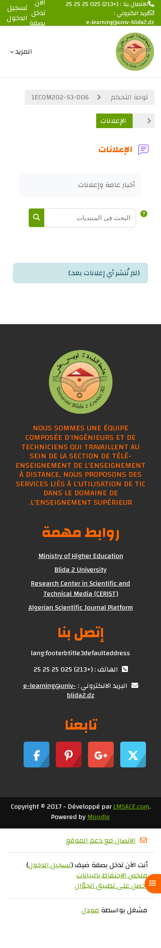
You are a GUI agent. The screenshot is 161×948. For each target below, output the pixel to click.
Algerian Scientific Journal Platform (80, 607)
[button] (142, 217)
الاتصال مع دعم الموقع (101, 840)
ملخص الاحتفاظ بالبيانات (112, 875)
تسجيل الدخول (17, 13)
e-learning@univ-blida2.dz (120, 22)
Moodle (98, 816)
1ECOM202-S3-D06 (60, 97)
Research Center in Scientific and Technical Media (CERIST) (80, 588)
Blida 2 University (80, 569)
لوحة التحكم (129, 97)
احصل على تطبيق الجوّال (111, 885)
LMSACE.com (131, 806)
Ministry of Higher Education (80, 555)
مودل (90, 910)
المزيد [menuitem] (23, 51)
